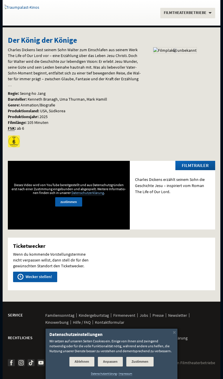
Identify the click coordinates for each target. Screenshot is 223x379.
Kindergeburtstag (94, 315)
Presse (158, 315)
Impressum (125, 374)
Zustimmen (140, 361)
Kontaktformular (109, 322)
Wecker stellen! (38, 276)
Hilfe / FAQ (82, 322)
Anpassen (110, 361)
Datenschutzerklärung (87, 193)
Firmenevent (124, 315)
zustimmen (68, 202)
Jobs (144, 315)
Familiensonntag (59, 315)
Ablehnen (82, 361)
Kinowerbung (57, 322)
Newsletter (177, 315)
